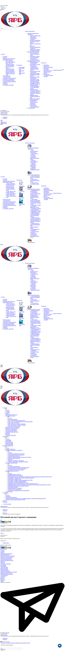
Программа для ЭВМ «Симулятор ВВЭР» (34, 81)
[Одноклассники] (8, 522)
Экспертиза (43, 62)
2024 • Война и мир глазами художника (10, 69)
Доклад (2, 533)
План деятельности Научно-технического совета (35, 54)
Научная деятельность (30, 31)
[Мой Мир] (10, 522)
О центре (3, 54)
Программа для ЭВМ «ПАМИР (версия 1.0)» (35, 83)
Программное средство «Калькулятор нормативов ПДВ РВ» (35, 72)
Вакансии (5, 82)
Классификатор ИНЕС (35, 98)
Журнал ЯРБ (22, 67)
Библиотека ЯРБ (4, 568)
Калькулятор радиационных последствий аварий (34, 105)
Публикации (19, 65)
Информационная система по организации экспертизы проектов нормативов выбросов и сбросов (35, 92)
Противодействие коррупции (9, 81)
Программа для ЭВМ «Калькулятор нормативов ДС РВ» (34, 78)
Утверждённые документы (33, 38)
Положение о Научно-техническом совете (35, 57)
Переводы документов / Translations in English (35, 50)
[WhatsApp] (6, 522)
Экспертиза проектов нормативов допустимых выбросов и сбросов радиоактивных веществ (48, 70)
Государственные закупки (8, 80)
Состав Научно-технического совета (34, 59)
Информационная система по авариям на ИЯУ (35, 96)
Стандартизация (31, 108)
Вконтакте (5, 117)
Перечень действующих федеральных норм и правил (35, 41)
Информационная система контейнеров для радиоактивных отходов (34, 86)
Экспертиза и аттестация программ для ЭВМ (48, 75)
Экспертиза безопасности (46, 65)
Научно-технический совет (33, 51)
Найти (2, 649)
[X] (3, 522)
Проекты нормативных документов (35, 48)
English (2, 581)
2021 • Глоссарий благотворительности (10, 61)
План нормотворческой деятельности (35, 36)
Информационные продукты (34, 60)
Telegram (5, 118)
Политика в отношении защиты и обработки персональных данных (15, 642)
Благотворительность (8, 59)
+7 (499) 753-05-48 (5, 111)
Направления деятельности (9, 58)
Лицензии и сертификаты (8, 79)
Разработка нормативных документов (16, 453)
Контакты (5, 83)
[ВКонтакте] (1, 522)
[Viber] (5, 522)
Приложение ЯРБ (4, 569)
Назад (8, 410)
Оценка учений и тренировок (34, 103)
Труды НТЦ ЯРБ (4, 567)
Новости (5, 57)
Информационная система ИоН (34, 100)
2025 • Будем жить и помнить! (10, 72)
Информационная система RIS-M (34, 63)
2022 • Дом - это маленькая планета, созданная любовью (10, 64)
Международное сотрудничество (6, 76)
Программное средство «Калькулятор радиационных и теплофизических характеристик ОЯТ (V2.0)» (35, 67)
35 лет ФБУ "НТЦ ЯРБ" (8, 85)
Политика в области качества (9, 78)
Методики (32, 46)
